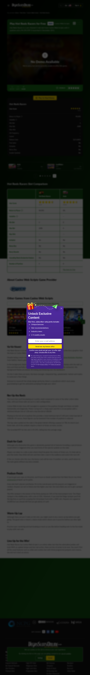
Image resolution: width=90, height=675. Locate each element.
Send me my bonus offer (45, 346)
